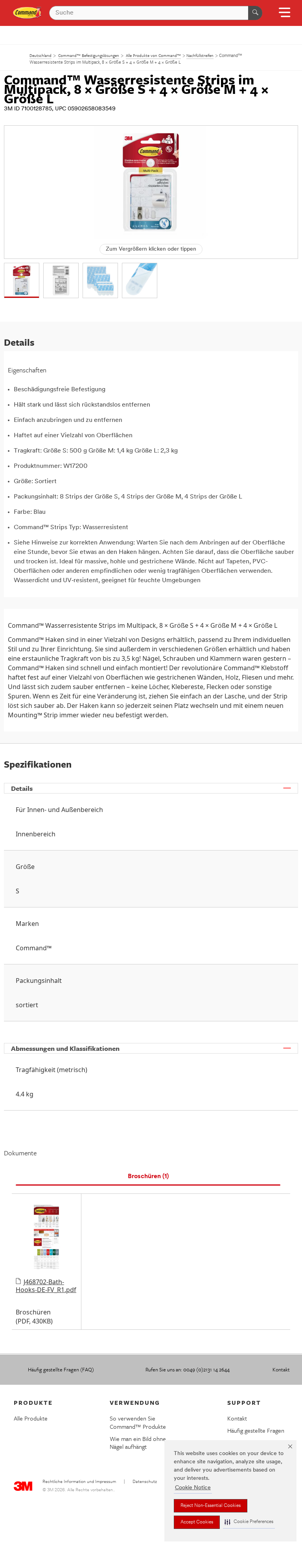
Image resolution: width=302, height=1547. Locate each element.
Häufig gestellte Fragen (255, 1430)
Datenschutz (145, 1482)
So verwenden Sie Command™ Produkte (138, 1422)
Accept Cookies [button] (196, 1522)
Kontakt (281, 1369)
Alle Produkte (31, 1418)
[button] (249, 1522)
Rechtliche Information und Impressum (79, 1482)
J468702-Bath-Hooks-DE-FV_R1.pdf (46, 1286)
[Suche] (255, 13)
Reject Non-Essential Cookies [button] (210, 1505)
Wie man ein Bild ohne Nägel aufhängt (138, 1442)
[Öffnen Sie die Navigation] (284, 15)
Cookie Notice (193, 1488)
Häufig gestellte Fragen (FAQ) (61, 1369)
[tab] (148, 1177)
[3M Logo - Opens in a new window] (27, 13)
